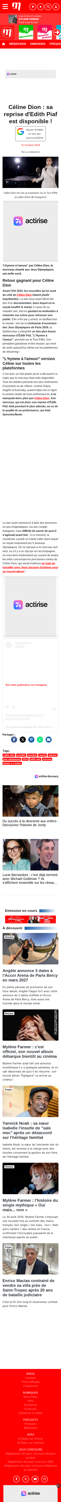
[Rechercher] (48, 6)
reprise (42, 755)
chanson (52, 755)
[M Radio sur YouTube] (35, 1479)
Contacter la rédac (30, 1413)
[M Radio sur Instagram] (44, 1479)
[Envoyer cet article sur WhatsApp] (39, 741)
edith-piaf (35, 759)
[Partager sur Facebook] (13, 741)
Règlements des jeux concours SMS (30, 1461)
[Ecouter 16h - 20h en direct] (30, 919)
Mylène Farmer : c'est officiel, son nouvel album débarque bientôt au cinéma (30, 1052)
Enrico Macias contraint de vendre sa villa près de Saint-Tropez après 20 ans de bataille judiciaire (28, 1287)
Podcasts (30, 1423)
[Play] (4, 29)
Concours (30, 1409)
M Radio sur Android (30, 1442)
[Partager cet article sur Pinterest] (30, 741)
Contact (30, 1377)
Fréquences (30, 1386)
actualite (21, 755)
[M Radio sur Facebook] (16, 1479)
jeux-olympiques (11, 759)
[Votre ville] (32, 6)
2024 (25, 759)
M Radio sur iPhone (30, 1438)
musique (32, 755)
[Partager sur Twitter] (22, 741)
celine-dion (8, 755)
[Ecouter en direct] (40, 6)
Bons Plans (30, 1396)
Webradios (17, 43)
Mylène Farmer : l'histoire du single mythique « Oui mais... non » (30, 1205)
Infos (30, 1400)
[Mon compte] (56, 6)
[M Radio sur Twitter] (25, 1479)
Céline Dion (24, 294)
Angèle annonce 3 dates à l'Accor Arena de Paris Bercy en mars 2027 (30, 975)
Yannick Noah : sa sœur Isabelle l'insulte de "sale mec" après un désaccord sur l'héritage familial (27, 1130)
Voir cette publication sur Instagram (26, 684)
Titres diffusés (30, 1381)
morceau (47, 759)
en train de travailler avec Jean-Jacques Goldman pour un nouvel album (30, 567)
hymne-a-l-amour (12, 763)
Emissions (37, 43)
